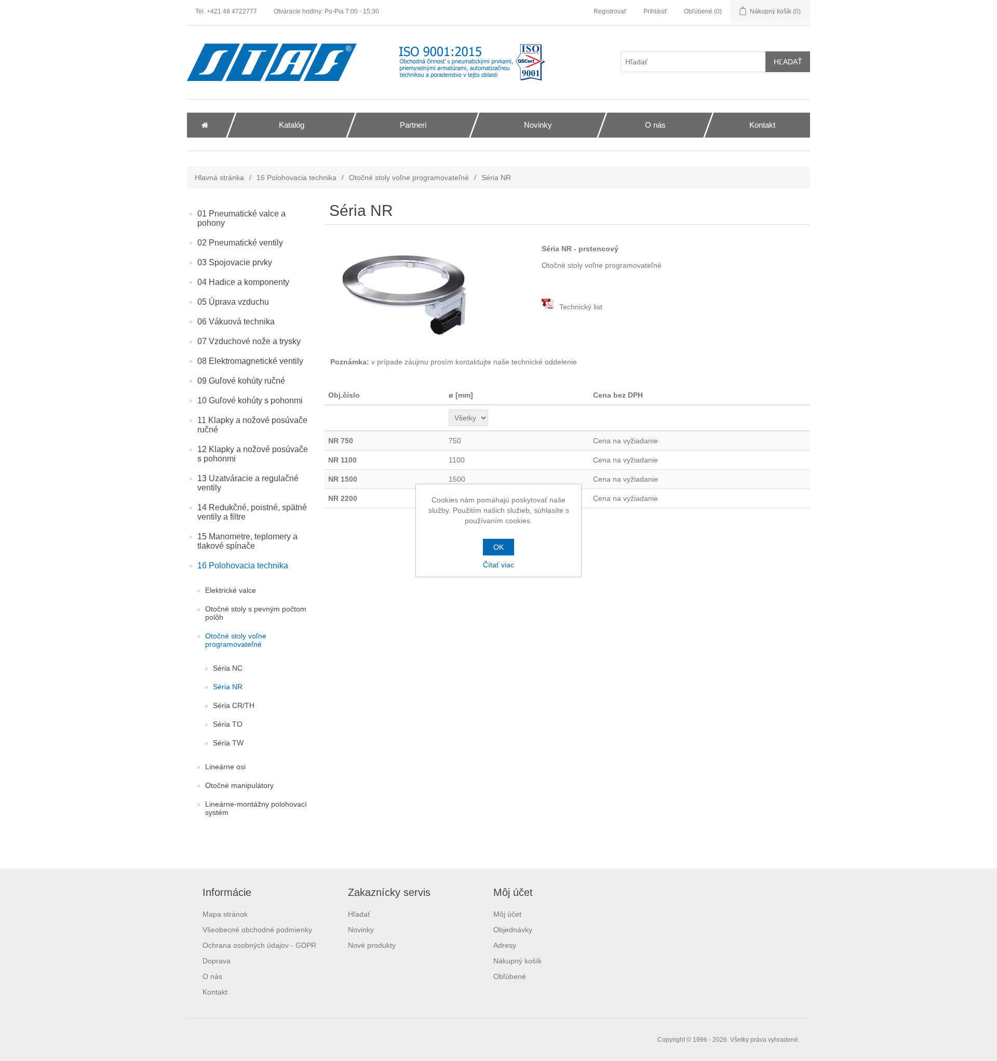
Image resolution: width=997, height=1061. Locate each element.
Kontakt (215, 992)
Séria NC (227, 668)
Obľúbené (509, 976)
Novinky (361, 930)
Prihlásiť (655, 11)
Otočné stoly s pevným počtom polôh (255, 613)
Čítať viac (498, 565)
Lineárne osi (225, 767)
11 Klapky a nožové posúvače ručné (252, 425)
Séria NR (227, 687)
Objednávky (512, 930)
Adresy (504, 945)
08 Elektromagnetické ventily (250, 361)
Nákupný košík (517, 961)
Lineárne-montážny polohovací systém (256, 808)
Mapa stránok (225, 914)
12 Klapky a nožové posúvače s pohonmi (252, 454)
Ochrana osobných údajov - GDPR (259, 945)
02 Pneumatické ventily (240, 242)
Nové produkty (372, 945)
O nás (212, 976)
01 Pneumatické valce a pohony (241, 218)
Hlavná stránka (219, 177)
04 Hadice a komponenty (243, 282)
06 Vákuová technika (236, 321)
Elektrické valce (230, 590)
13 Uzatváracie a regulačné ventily (248, 483)
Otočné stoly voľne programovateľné (409, 177)
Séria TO (227, 724)
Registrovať (610, 11)
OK (498, 547)
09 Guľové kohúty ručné (241, 380)
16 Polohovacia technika (296, 177)
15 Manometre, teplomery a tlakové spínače (247, 541)
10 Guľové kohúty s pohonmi (250, 400)
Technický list (579, 307)
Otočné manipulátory (239, 785)
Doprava (217, 961)
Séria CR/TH (233, 705)
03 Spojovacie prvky (234, 262)
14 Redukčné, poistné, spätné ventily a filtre (252, 512)
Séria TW (228, 743)
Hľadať (359, 914)
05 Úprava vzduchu (233, 301)
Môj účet (507, 914)
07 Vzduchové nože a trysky (249, 341)
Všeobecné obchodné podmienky (257, 930)
